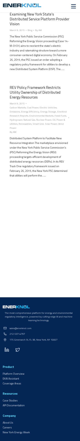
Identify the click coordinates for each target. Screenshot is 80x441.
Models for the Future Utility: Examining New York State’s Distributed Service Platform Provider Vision (39, 16)
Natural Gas (29, 120)
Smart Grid (38, 124)
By (38, 30)
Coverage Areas (12, 383)
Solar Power (51, 124)
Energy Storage (48, 111)
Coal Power (32, 107)
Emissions (15, 111)
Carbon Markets (18, 107)
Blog (30, 30)
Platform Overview (13, 374)
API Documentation (14, 405)
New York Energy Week (16, 432)
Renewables (25, 124)
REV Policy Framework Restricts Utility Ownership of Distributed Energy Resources (35, 92)
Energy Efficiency (30, 111)
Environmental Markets (41, 116)
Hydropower (16, 120)
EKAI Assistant (11, 378)
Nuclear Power (43, 120)
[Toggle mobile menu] (73, 6)
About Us (8, 422)
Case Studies (10, 400)
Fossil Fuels (60, 116)
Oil (53, 120)
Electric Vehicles (48, 107)
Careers (7, 427)
